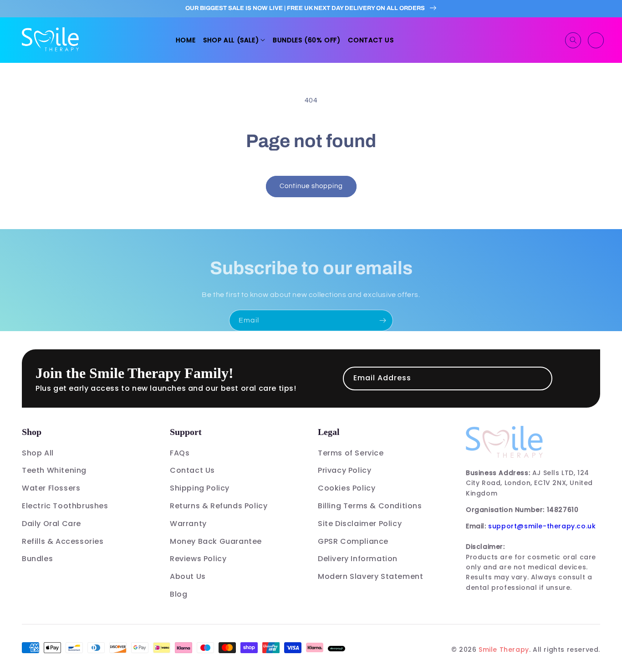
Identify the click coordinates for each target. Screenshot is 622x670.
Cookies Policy (346, 488)
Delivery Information (358, 558)
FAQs (179, 453)
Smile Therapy (504, 649)
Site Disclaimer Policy (360, 523)
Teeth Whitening (54, 470)
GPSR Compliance (353, 541)
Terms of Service (351, 453)
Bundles (37, 558)
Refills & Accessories (63, 541)
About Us (188, 576)
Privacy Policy (344, 470)
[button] (234, 40)
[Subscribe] (382, 320)
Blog (178, 594)
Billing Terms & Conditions (370, 506)
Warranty (188, 523)
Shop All (38, 453)
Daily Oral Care (51, 523)
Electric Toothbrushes (65, 506)
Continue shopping (311, 186)
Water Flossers (51, 488)
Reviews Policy (198, 558)
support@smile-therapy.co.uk (542, 526)
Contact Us (192, 470)
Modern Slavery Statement (370, 576)
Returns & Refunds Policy (218, 506)
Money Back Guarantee (216, 541)
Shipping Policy (199, 488)
